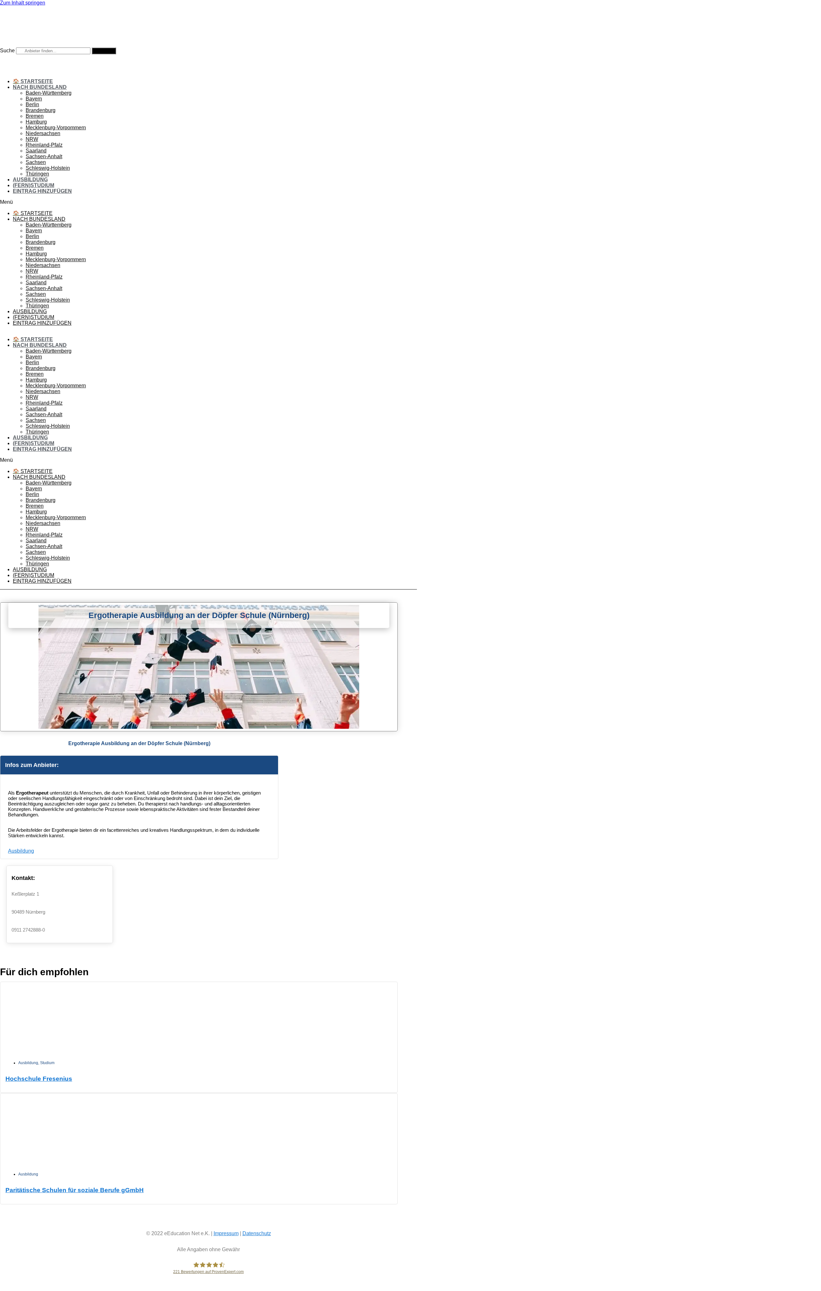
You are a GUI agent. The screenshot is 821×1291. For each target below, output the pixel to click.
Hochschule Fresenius (38, 1078)
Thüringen (37, 173)
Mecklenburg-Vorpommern (56, 127)
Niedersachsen (43, 133)
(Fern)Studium (33, 185)
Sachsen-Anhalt (44, 156)
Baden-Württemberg (49, 93)
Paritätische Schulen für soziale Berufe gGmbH (74, 1190)
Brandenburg (40, 110)
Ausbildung (30, 179)
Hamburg (36, 122)
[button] (208, 202)
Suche (7, 50)
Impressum (226, 1233)
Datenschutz (256, 1233)
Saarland (36, 150)
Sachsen (36, 162)
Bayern (34, 98)
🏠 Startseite (33, 81)
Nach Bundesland (40, 87)
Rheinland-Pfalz (44, 145)
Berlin (32, 104)
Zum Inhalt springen (22, 2)
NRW (32, 139)
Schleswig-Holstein (48, 168)
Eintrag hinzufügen (42, 191)
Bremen (35, 116)
